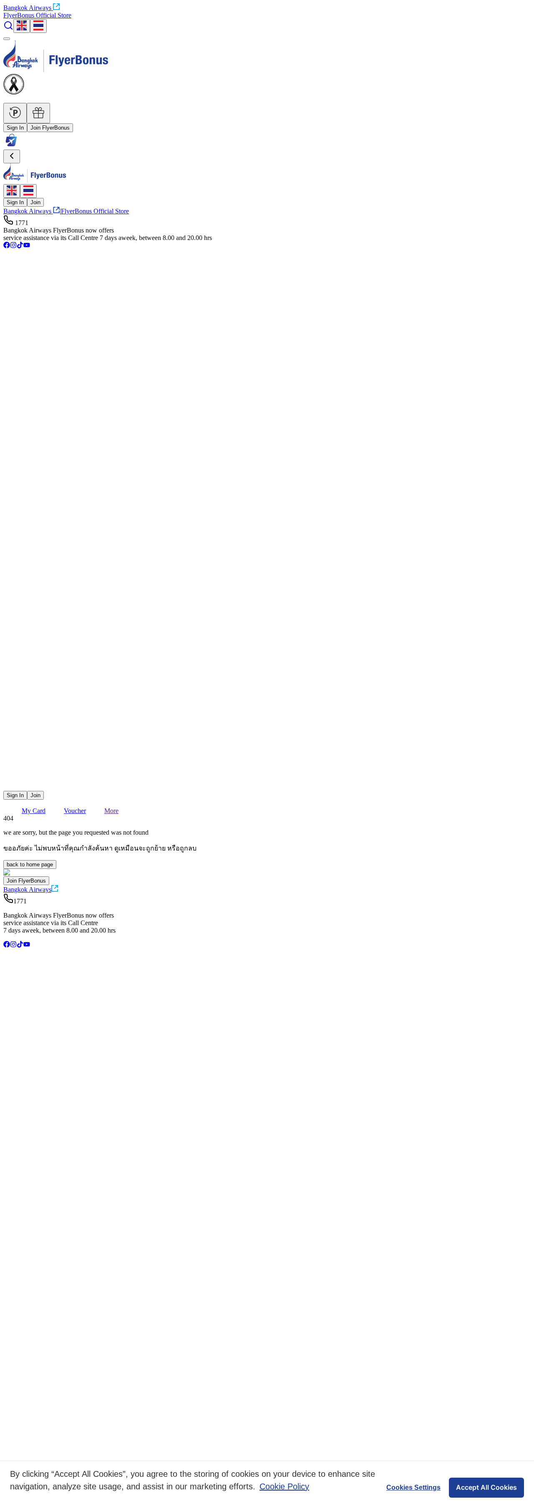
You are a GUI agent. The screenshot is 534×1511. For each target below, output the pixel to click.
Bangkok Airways (27, 7)
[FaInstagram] (13, 246)
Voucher (75, 810)
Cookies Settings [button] (413, 1487)
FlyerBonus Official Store (37, 15)
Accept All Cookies (486, 1487)
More (111, 810)
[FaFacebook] (6, 246)
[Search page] (8, 28)
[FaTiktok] (20, 246)
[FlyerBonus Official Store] (11, 145)
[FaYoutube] (26, 246)
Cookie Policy (284, 1486)
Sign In (15, 128)
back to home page (30, 864)
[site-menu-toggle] (6, 39)
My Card (33, 810)
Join (35, 202)
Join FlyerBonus (50, 128)
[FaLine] (8, 787)
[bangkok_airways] (267, 774)
